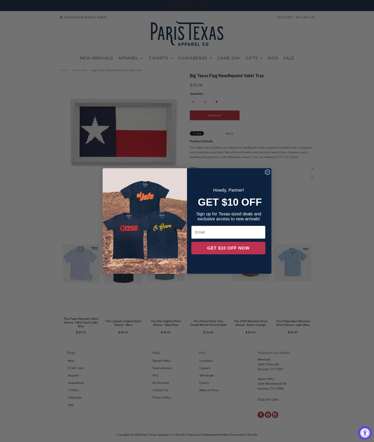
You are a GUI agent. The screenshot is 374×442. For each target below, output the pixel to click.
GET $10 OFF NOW (228, 248)
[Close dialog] (267, 172)
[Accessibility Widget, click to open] (365, 433)
